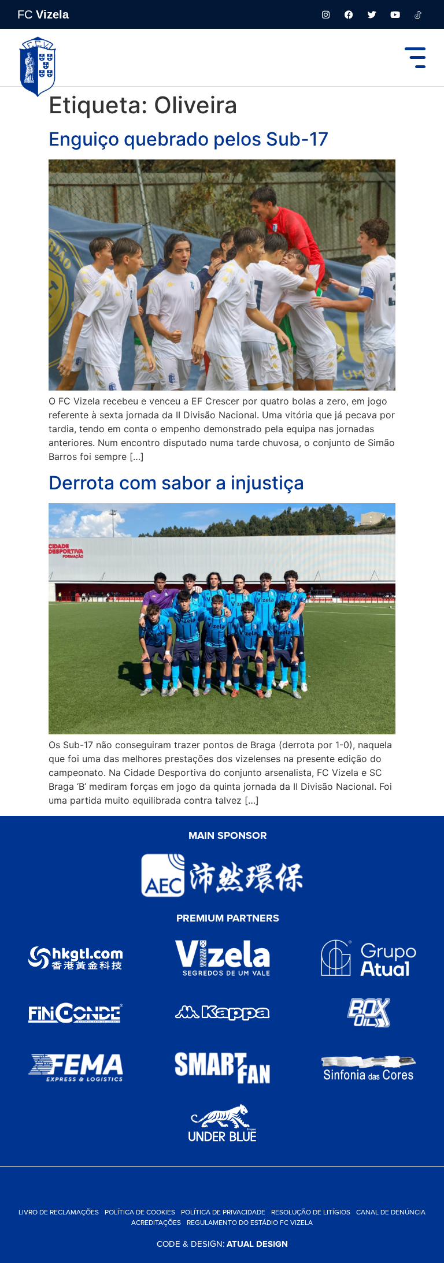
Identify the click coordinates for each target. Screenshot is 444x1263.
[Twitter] (371, 14)
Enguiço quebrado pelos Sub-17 (189, 139)
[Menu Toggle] (415, 57)
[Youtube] (395, 14)
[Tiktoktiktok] (418, 14)
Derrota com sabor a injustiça (176, 482)
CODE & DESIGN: (222, 1244)
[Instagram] (325, 14)
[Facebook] (348, 14)
